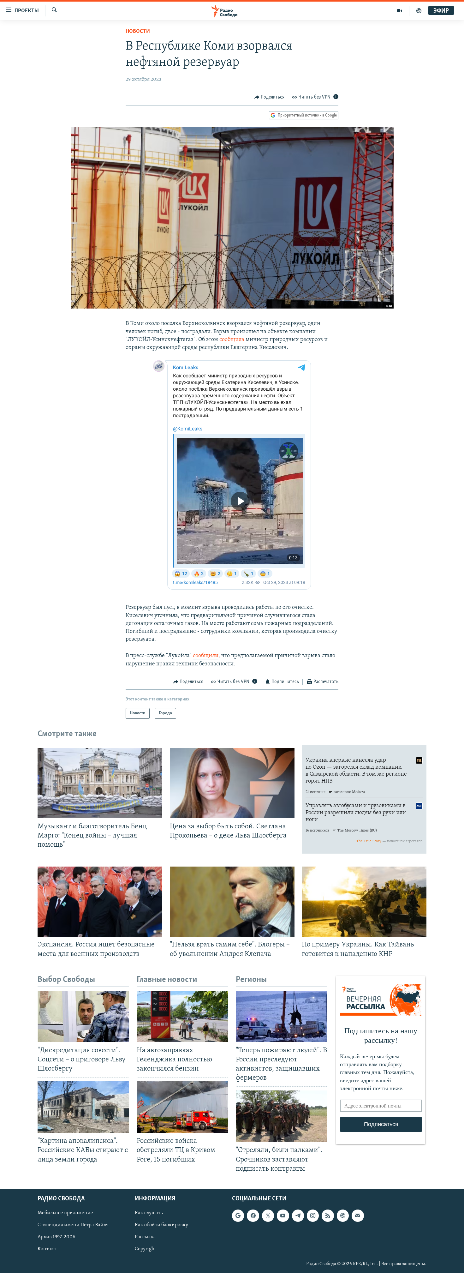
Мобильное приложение (65, 1213)
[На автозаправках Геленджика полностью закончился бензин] (182, 1016)
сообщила (231, 340)
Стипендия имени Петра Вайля (73, 1225)
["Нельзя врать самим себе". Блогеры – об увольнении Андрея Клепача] (232, 902)
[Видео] (399, 10)
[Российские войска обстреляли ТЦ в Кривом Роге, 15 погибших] (182, 1107)
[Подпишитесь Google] (238, 1216)
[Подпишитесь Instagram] (313, 1216)
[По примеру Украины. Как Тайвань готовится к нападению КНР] (364, 902)
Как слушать (149, 1213)
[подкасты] (418, 10)
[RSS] (328, 1216)
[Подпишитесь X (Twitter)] (268, 1216)
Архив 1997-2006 (56, 1237)
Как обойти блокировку (161, 1225)
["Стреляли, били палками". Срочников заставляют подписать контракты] (281, 1116)
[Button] (269, 97)
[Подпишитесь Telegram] (298, 1216)
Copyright (145, 1249)
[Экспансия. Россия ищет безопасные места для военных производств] (100, 902)
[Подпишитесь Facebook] (253, 1216)
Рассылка (145, 1237)
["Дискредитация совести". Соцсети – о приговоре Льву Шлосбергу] (83, 1016)
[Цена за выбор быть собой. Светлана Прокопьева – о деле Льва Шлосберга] (232, 783)
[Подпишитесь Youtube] (283, 1216)
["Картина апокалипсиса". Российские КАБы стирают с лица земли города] (83, 1107)
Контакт (47, 1249)
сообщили (205, 656)
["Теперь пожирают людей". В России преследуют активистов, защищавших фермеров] (281, 1016)
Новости (138, 31)
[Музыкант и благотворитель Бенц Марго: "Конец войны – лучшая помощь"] (100, 783)
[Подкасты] (343, 1216)
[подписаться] (358, 1216)
